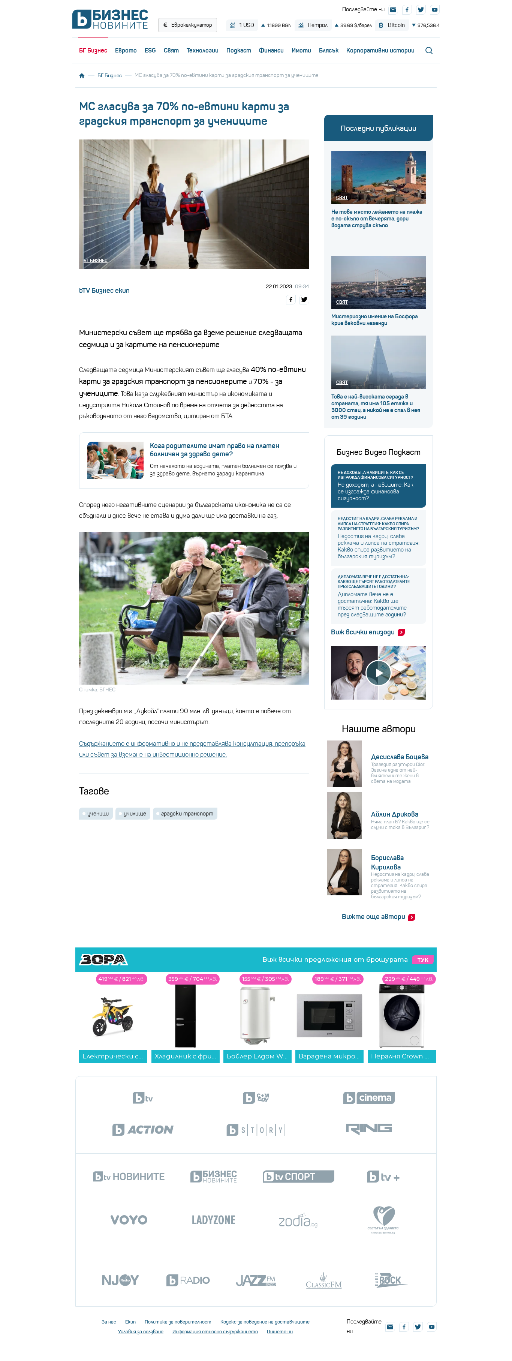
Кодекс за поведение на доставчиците (265, 1322)
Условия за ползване (140, 1331)
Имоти (301, 50)
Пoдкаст (238, 50)
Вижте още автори (373, 917)
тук (422, 960)
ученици (98, 813)
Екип (130, 1322)
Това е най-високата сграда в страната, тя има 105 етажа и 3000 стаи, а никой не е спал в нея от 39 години (375, 406)
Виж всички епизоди (363, 632)
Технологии (203, 50)
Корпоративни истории (380, 50)
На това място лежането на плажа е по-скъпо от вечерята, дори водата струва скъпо (376, 218)
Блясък (328, 50)
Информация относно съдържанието (215, 1331)
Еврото (126, 50)
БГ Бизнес (93, 50)
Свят (171, 50)
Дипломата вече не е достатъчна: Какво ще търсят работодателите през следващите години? (374, 581)
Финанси (271, 50)
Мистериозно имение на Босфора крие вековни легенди (374, 320)
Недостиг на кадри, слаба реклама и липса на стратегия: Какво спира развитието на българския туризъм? (378, 523)
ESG (150, 50)
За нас (109, 1322)
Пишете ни (280, 1331)
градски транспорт (187, 813)
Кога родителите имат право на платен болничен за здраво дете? (214, 450)
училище (135, 813)
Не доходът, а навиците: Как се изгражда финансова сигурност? (375, 475)
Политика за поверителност (178, 1322)
